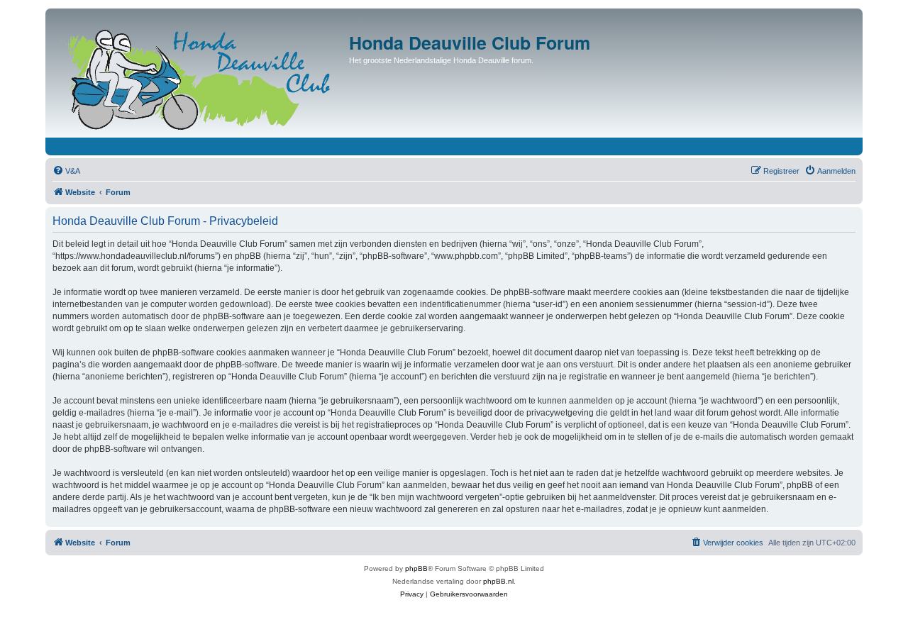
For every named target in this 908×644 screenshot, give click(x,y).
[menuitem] (66, 170)
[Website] (199, 76)
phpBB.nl (498, 581)
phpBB (416, 568)
